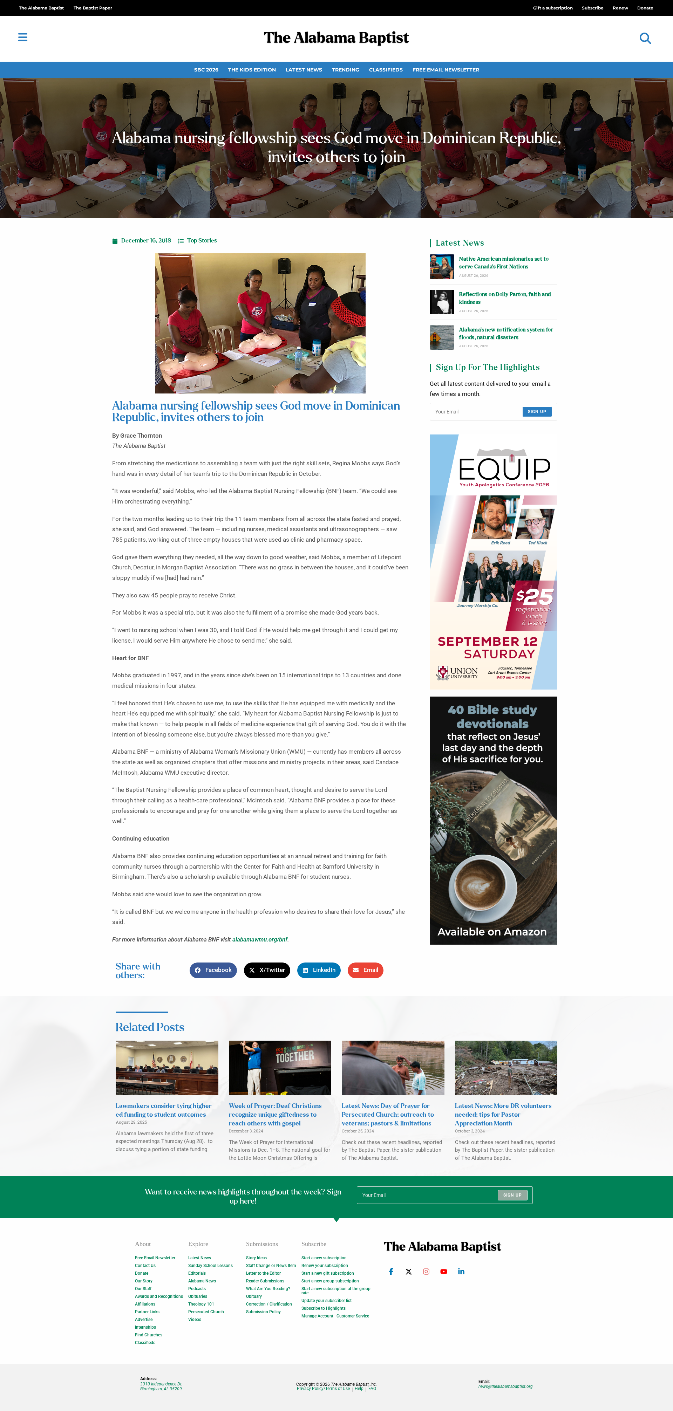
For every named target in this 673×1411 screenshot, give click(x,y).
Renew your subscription (324, 1265)
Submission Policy (263, 1311)
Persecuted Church (206, 1311)
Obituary (254, 1296)
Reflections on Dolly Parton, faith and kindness (505, 298)
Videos (194, 1319)
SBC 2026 (206, 70)
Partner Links (147, 1311)
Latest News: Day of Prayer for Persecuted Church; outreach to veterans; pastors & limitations (388, 1115)
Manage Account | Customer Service (335, 1316)
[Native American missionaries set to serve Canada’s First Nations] (442, 266)
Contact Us (145, 1265)
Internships (145, 1327)
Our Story (143, 1281)
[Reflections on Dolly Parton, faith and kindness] (442, 302)
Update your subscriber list (326, 1300)
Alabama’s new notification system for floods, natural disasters (506, 333)
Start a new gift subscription (327, 1273)
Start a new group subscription (330, 1281)
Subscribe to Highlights (323, 1308)
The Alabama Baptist (41, 8)
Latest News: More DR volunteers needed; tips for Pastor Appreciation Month (503, 1115)
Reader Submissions (265, 1281)
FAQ (372, 1388)
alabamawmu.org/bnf (259, 939)
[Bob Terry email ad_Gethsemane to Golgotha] (493, 821)
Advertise (143, 1319)
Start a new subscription (324, 1257)
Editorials (197, 1273)
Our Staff (143, 1288)
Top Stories (202, 241)
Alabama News (202, 1281)
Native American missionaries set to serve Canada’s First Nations (504, 262)
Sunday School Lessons (210, 1265)
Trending (345, 70)
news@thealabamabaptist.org (505, 1386)
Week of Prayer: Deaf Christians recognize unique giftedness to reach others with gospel (275, 1115)
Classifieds (386, 70)
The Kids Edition (252, 70)
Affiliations (145, 1304)
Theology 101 (201, 1304)
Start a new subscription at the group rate (336, 1290)
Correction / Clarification (269, 1304)
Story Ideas (256, 1257)
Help (359, 1388)
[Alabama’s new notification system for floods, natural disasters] (442, 337)
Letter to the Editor (263, 1273)
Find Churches (148, 1335)
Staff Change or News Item (271, 1265)
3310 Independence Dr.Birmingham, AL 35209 (161, 1386)
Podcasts (197, 1288)
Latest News (304, 70)
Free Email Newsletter (446, 70)
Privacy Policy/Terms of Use (323, 1388)
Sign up (537, 411)
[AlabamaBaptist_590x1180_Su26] (493, 562)
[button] (645, 38)
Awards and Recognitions (159, 1296)
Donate (141, 1273)
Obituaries (197, 1296)
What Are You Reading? (268, 1288)
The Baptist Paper (93, 8)
